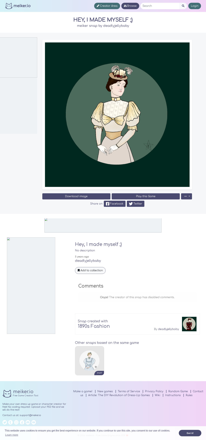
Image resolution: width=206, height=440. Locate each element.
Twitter (137, 203)
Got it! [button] (190, 433)
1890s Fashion (94, 326)
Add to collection (91, 270)
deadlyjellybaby (116, 26)
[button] (186, 196)
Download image (76, 196)
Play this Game (145, 196)
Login (194, 6)
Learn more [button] (11, 435)
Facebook (116, 203)
